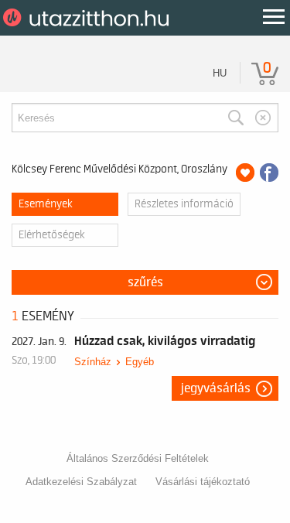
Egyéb (139, 361)
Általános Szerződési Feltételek (138, 458)
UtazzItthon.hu (88, 17)
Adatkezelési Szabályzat (81, 481)
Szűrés (145, 282)
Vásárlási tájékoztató (202, 481)
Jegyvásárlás (216, 388)
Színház (92, 361)
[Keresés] (236, 117)
